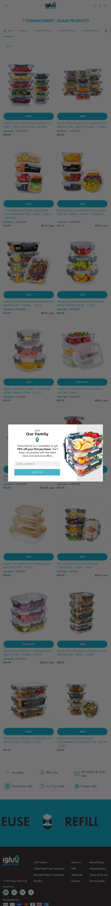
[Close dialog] (100, 427)
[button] (55, 442)
